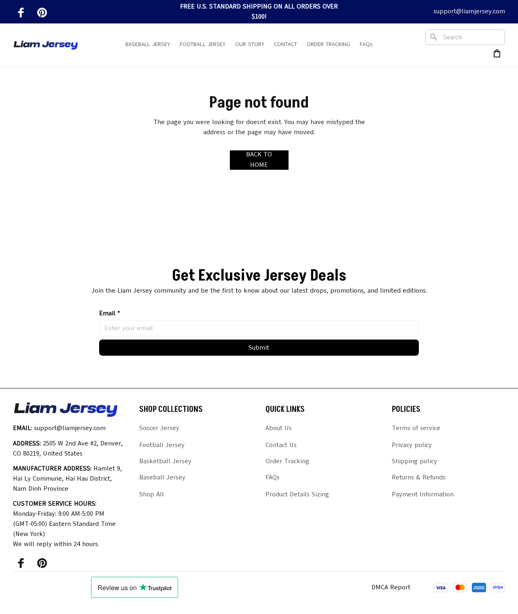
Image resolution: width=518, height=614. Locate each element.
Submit (258, 347)
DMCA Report (391, 587)
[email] (469, 11)
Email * (109, 313)
